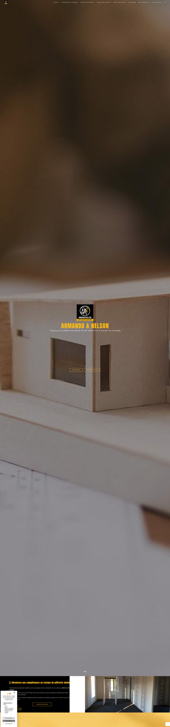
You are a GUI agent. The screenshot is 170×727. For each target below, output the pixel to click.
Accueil (56, 2)
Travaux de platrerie (103, 2)
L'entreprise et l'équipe (69, 2)
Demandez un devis (92, 369)
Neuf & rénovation (119, 2)
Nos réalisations (143, 2)
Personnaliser (9, 723)
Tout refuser (9, 721)
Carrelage (132, 2)
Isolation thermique (87, 2)
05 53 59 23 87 (76, 369)
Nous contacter (157, 2)
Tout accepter (8, 718)
